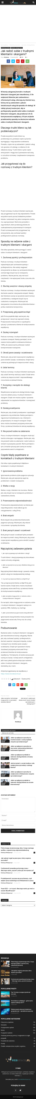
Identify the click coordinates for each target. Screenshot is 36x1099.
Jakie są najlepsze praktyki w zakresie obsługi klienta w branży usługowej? (21, 757)
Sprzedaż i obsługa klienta (16, 47)
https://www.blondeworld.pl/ (11, 674)
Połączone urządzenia (7, 1022)
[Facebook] (15, 1090)
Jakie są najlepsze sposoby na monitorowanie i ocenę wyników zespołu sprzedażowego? (21, 740)
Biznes (3, 1030)
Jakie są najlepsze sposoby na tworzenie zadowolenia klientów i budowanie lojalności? (21, 748)
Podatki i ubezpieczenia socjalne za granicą (13, 1046)
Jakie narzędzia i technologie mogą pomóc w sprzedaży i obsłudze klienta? (9, 700)
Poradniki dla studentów (8, 1041)
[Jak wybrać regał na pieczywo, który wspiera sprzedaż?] (5, 973)
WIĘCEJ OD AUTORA (8, 733)
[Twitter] (20, 1090)
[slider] (6, 679)
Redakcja (6, 57)
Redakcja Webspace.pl (6, 852)
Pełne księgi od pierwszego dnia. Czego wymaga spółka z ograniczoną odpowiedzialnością (22, 963)
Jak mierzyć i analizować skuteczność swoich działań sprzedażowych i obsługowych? (27, 701)
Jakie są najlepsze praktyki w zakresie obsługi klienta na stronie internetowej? (21, 782)
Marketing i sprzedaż (5, 47)
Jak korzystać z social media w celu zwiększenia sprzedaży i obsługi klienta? (22, 765)
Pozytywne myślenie (6, 1033)
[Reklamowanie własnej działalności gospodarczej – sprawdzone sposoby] (5, 1011)
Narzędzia (4, 1025)
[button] (33, 2)
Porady (3, 1043)
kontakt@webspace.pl (24, 1079)
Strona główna (4, 45)
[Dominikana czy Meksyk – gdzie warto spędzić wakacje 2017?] (5, 1003)
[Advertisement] (18, 24)
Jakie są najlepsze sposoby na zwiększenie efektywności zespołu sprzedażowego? (22, 774)
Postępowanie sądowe (7, 1027)
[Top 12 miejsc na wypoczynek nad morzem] (5, 994)
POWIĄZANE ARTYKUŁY (9, 730)
